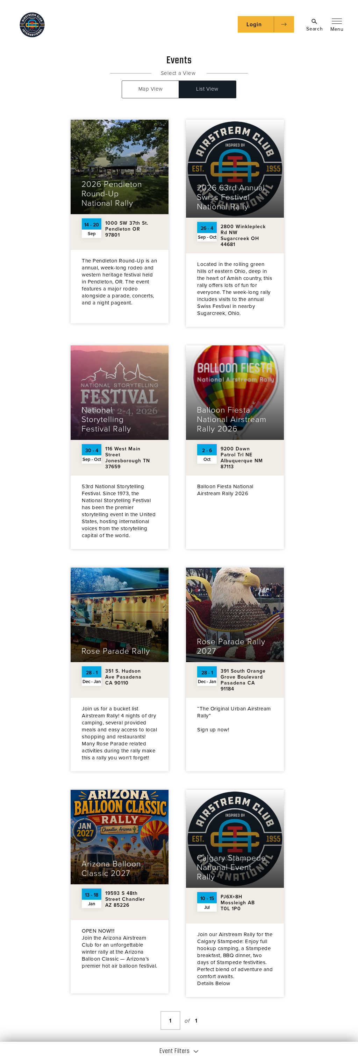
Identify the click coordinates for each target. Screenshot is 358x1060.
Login (254, 24)
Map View (150, 89)
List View (207, 89)
